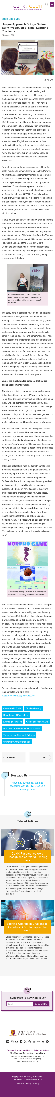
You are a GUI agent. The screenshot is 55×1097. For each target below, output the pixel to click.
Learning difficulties (12, 721)
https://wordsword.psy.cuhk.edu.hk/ (18, 695)
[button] (51, 4)
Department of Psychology (15, 714)
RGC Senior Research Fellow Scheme (21, 728)
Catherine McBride (12, 708)
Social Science (11, 19)
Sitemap (36, 1083)
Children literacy (33, 708)
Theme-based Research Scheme (19, 735)
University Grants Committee (16, 741)
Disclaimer (20, 1083)
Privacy (28, 1083)
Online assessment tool (37, 721)
